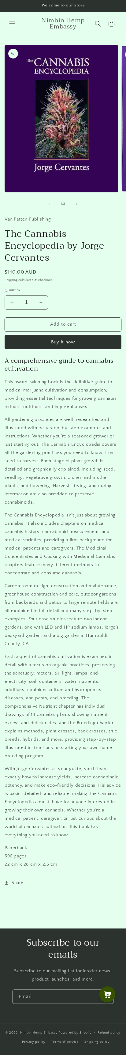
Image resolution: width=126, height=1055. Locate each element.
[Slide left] (49, 203)
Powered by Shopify (75, 1032)
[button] (12, 23)
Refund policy (109, 1032)
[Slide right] (76, 203)
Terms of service (65, 1042)
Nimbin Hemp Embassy (39, 1032)
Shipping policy (97, 1042)
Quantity (12, 290)
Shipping (11, 280)
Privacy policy (34, 1042)
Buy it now (63, 342)
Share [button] (17, 882)
